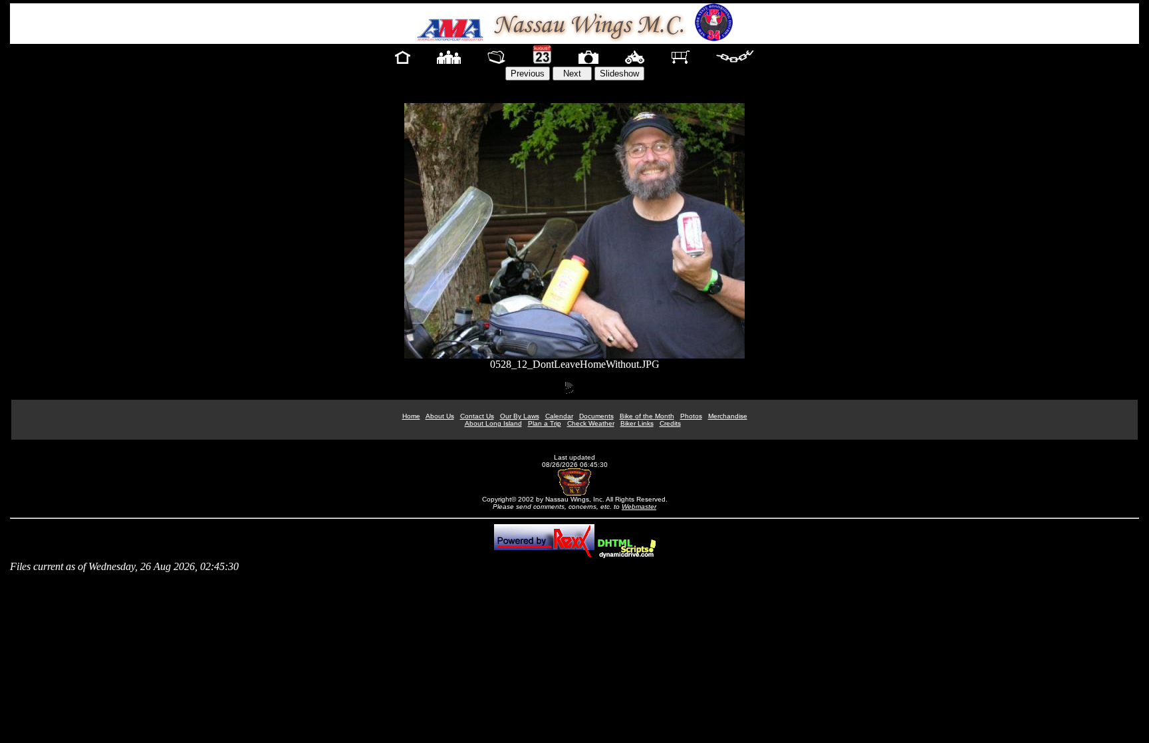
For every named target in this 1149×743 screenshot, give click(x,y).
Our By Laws (519, 416)
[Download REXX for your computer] (544, 554)
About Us (440, 416)
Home (411, 416)
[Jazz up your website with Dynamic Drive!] (626, 554)
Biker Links (637, 423)
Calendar (559, 416)
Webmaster (639, 506)
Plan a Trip (544, 423)
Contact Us (477, 416)
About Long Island (493, 423)
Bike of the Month (647, 416)
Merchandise (727, 416)
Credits (670, 423)
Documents (596, 416)
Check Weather (590, 423)
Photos (691, 416)
